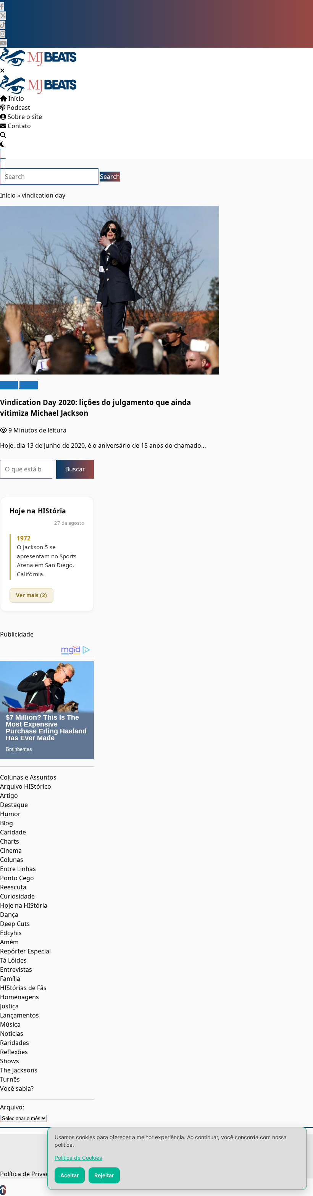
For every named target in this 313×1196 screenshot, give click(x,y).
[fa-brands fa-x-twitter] (3, 15)
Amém (9, 942)
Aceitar (69, 1175)
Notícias (11, 1033)
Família (10, 978)
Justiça (28, 385)
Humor (10, 814)
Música (10, 1024)
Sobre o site (24, 117)
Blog (6, 823)
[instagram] (2, 34)
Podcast (17, 107)
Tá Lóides (13, 960)
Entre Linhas (18, 869)
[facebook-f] (2, 6)
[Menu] (3, 154)
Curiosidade (17, 896)
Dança (9, 914)
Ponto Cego (17, 878)
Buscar (75, 469)
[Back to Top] (3, 1190)
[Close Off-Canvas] (2, 70)
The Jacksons (18, 1070)
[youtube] (3, 43)
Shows (9, 1061)
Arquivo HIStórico (25, 786)
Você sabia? (17, 1088)
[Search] (3, 135)
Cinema (11, 850)
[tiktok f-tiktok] (2, 25)
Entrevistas (16, 969)
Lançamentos (19, 1015)
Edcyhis (11, 933)
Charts (9, 841)
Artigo (9, 385)
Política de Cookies (78, 1157)
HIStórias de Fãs (23, 988)
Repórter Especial (25, 951)
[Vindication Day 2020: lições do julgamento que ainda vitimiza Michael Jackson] (109, 290)
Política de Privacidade (32, 1174)
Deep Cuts (15, 924)
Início (15, 98)
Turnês (10, 1079)
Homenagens (19, 997)
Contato (18, 126)
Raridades (14, 1042)
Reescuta (13, 887)
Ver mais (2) (31, 595)
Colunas (11, 859)
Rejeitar (104, 1175)
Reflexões (14, 1052)
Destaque (14, 805)
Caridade (13, 832)
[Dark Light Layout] (2, 144)
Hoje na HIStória (23, 905)
